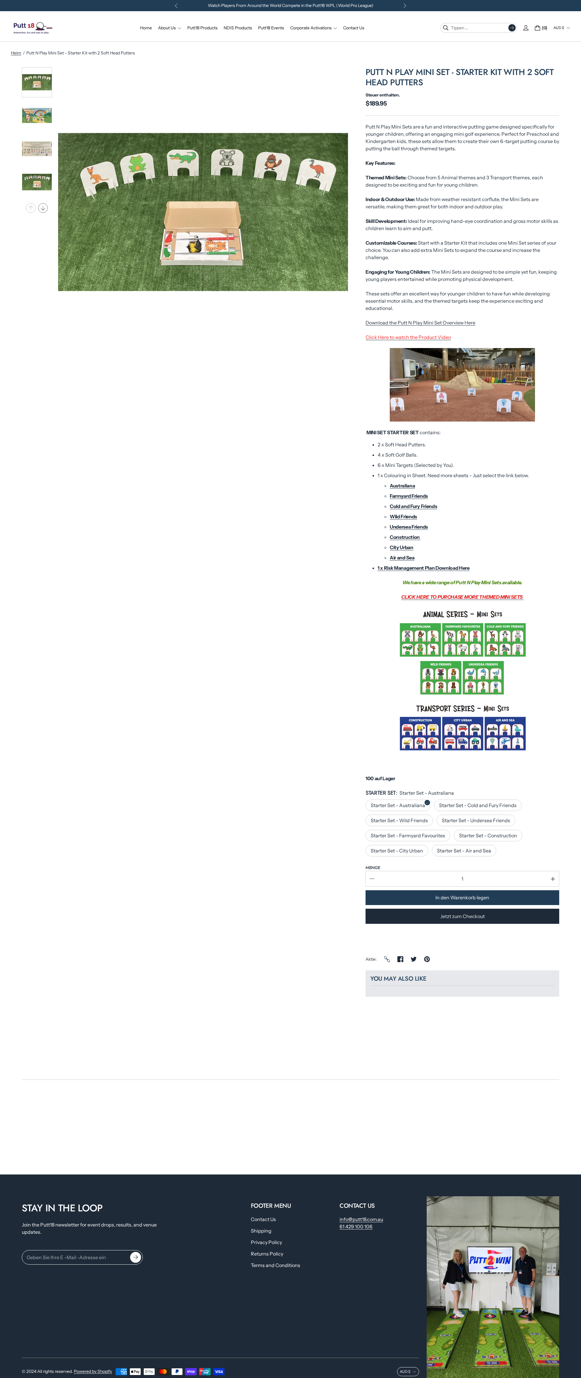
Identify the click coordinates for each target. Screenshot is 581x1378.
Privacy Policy (266, 1242)
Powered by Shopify (93, 1371)
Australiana (402, 486)
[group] (37, 82)
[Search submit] (512, 27)
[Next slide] (43, 208)
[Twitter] (413, 959)
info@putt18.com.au (361, 1219)
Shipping (261, 1231)
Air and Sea (402, 558)
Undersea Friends (409, 527)
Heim (16, 53)
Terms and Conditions (275, 1265)
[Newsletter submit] (135, 1257)
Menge (373, 868)
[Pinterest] (427, 959)
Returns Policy (267, 1254)
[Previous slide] (31, 208)
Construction (405, 537)
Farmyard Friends (409, 496)
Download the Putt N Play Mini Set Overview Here (420, 323)
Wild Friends (403, 516)
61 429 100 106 (356, 1226)
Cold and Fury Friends (413, 506)
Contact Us (263, 1219)
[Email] (387, 959)
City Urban (401, 547)
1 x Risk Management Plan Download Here (424, 568)
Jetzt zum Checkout (462, 916)
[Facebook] (400, 959)
